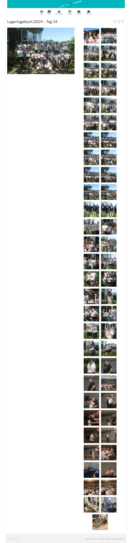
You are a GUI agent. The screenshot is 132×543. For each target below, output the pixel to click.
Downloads (89, 14)
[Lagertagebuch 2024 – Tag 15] (122, 21)
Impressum (115, 538)
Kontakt (79, 14)
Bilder (49, 14)
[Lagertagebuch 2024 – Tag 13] (114, 21)
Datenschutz (108, 538)
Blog (41, 14)
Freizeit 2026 (59, 14)
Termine (69, 14)
